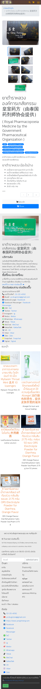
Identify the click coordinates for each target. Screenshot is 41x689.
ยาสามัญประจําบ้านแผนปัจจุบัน (12, 147)
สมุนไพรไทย (6, 571)
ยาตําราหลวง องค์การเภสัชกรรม (13, 150)
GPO (4, 144)
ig (14, 313)
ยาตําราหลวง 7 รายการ (16, 144)
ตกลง (6, 686)
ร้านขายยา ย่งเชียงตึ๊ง (7, 2)
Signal (13, 341)
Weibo (13, 316)
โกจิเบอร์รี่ (5, 593)
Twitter (14, 310)
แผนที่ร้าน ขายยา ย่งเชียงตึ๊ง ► (13, 284)
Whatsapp (18, 319)
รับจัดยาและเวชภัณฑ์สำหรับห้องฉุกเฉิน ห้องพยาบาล (10, 586)
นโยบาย (4, 596)
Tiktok (12, 321)
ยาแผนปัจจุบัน (8, 8)
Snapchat (17, 338)
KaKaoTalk (17, 327)
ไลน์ (10, 308)
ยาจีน (4, 567)
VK (9, 330)
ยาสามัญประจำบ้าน (31, 153)
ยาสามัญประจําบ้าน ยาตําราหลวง (13, 153)
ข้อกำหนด (5, 600)
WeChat (15, 324)
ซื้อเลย (21, 206)
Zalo (11, 335)
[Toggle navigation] (38, 2)
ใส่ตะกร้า (21, 202)
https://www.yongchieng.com (17, 620)
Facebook (21, 299)
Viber (12, 332)
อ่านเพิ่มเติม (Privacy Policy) (14, 680)
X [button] (39, 677)
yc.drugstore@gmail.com (20, 297)
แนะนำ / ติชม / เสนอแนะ (10, 604)
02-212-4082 (20, 294)
